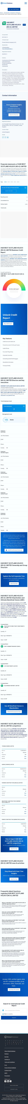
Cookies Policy (8, 1070)
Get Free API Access (14, 989)
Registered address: (6, 121)
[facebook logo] (3, 137)
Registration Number (6, 51)
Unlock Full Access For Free (14, 711)
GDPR (6, 1073)
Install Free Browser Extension (15, 550)
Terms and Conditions (10, 1062)
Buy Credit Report (15, 9)
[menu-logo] (6, 3)
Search (14, 1018)
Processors (7, 1075)
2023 (8, 181)
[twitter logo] (5, 137)
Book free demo (14, 1085)
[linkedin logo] (8, 137)
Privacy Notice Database (10, 1067)
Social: (3, 134)
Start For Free (14, 849)
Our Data (6, 1056)
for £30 (14, 291)
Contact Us (7, 1059)
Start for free (9, 190)
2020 (18, 181)
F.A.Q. (6, 1065)
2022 (12, 181)
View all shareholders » (7, 49)
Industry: (4, 57)
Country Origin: (5, 129)
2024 (5, 181)
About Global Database (10, 1051)
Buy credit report (8, 323)
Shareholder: (5, 45)
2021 (15, 181)
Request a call (14, 1089)
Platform (7, 1053)
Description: (4, 69)
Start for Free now (14, 114)
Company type (5, 39)
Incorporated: (5, 34)
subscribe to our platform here (8, 395)
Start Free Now (14, 583)
